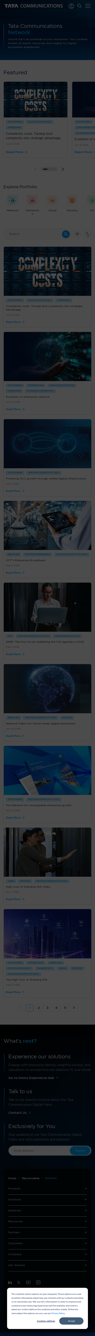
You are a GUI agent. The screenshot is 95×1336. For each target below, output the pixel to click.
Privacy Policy (58, 1313)
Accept (71, 1321)
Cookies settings (46, 1321)
